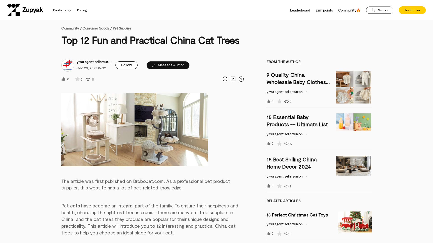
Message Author (170, 65)
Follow (126, 65)
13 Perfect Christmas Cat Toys (297, 214)
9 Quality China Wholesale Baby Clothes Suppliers (296, 81)
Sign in (382, 10)
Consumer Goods (96, 28)
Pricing (82, 10)
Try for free (412, 10)
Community (71, 28)
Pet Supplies (122, 28)
